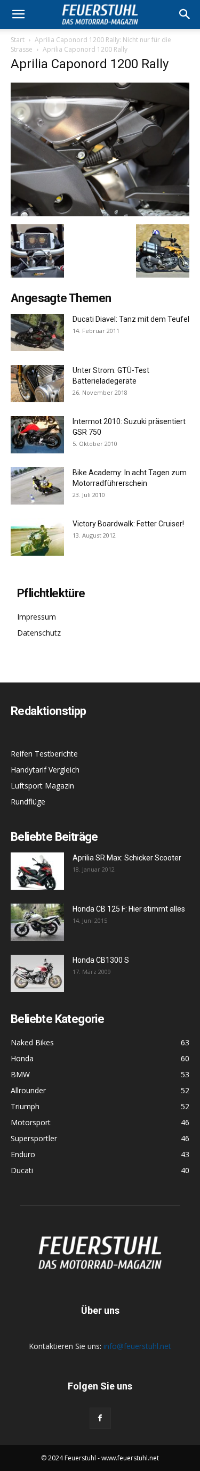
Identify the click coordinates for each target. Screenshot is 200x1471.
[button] (185, 14)
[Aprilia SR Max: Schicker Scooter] (37, 871)
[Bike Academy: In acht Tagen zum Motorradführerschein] (37, 486)
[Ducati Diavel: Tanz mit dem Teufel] (37, 332)
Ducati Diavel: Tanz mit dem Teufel (131, 319)
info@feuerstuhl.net (137, 1346)
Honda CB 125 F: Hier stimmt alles (129, 909)
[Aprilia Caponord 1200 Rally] (100, 213)
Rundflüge (28, 802)
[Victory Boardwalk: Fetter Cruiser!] (37, 537)
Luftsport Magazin (42, 786)
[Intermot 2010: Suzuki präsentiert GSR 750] (37, 434)
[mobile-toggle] (18, 14)
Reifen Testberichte (44, 754)
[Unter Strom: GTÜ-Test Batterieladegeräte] (37, 383)
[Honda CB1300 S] (37, 973)
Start (18, 39)
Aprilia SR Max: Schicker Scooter (127, 858)
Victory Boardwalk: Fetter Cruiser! (128, 523)
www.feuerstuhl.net (130, 1457)
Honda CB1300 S (101, 960)
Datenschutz (39, 633)
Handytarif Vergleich (45, 770)
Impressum (36, 617)
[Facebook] (100, 1418)
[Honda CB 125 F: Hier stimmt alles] (37, 922)
